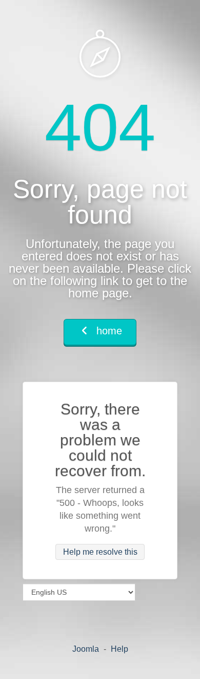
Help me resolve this (100, 552)
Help (119, 649)
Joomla (85, 649)
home (107, 330)
